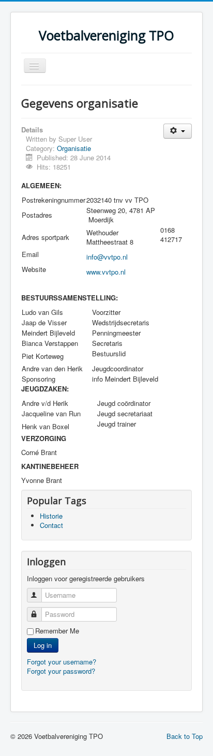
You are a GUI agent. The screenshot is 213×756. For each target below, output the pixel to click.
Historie (51, 516)
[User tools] (177, 131)
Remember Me (57, 631)
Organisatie (74, 148)
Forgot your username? (61, 662)
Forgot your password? (61, 671)
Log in (43, 645)
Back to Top (184, 736)
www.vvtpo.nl (106, 272)
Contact (51, 525)
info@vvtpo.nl (107, 257)
